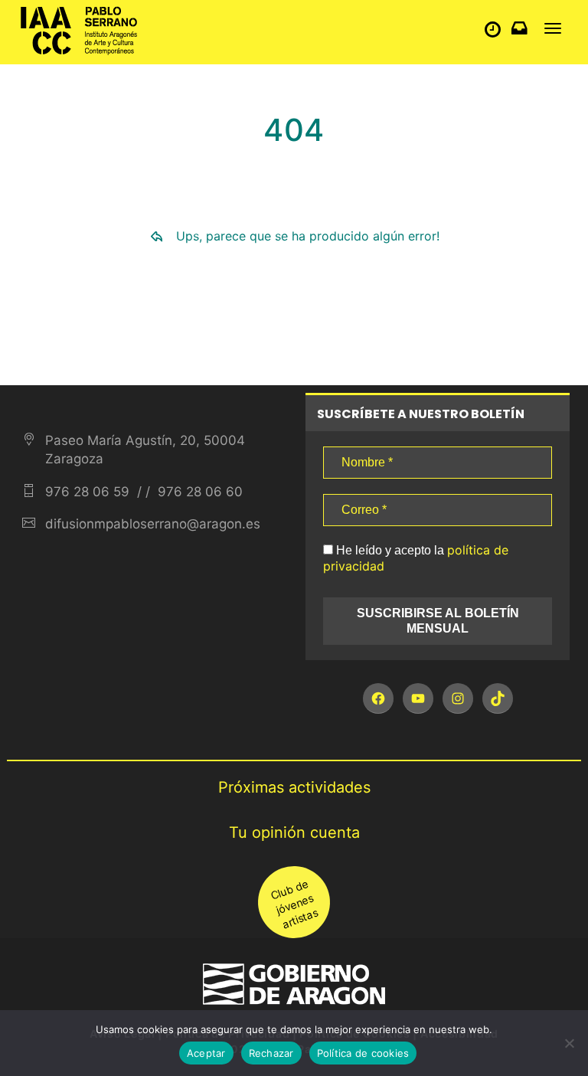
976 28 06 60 (198, 491)
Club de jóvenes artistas (294, 903)
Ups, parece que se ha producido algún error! (307, 236)
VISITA (496, 32)
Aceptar (206, 1053)
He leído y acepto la (415, 558)
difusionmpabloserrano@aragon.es (152, 523)
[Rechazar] (569, 1043)
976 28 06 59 (87, 491)
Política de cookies (363, 1053)
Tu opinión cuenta (294, 832)
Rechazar (271, 1053)
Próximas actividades (294, 787)
